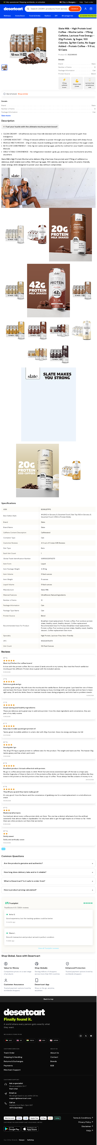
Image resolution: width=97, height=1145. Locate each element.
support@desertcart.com (20, 1098)
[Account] (85, 9)
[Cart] (91, 9)
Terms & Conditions (83, 1118)
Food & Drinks (34, 16)
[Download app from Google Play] (12, 1128)
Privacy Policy (85, 1122)
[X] (86, 1036)
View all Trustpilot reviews (48, 948)
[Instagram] (81, 1036)
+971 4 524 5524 (15, 1108)
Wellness (7, 16)
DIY (56, 16)
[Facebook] (91, 1036)
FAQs (89, 1130)
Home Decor (20, 16)
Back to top (48, 999)
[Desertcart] (13, 8)
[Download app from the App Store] (30, 1128)
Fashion (48, 16)
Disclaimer (87, 1126)
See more (6, 115)
